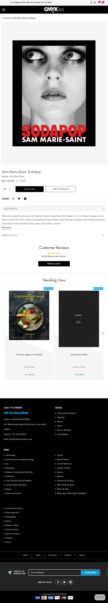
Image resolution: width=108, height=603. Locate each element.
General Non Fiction (14, 508)
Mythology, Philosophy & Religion (71, 493)
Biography (10, 468)
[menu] (3, 9)
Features (68, 555)
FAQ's (59, 426)
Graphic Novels (63, 468)
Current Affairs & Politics (16, 485)
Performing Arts (12, 512)
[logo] (54, 10)
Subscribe (90, 572)
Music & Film (62, 489)
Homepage (6, 18)
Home (25, 555)
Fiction (60, 455)
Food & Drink (63, 459)
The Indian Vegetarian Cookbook (29, 354)
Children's (10, 476)
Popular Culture (12, 525)
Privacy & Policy (64, 430)
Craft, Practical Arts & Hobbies (18, 481)
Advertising (10, 455)
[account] (95, 3)
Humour (60, 476)
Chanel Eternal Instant (78, 354)
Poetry (8, 521)
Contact (82, 555)
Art (7, 464)
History (60, 472)
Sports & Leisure (13, 534)
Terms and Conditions (66, 413)
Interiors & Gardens (65, 481)
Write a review (54, 264)
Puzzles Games (12, 529)
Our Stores (52, 555)
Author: (5, 176)
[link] (91, 3)
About (38, 555)
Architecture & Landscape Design (20, 459)
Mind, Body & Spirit (65, 485)
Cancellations (62, 434)
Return (60, 421)
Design (9, 489)
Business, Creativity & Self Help (19, 472)
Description (54, 208)
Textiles (9, 538)
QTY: (5, 189)
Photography (11, 517)
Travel (8, 542)
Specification (53, 235)
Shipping (61, 417)
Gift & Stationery (64, 464)
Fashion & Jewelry (13, 493)
